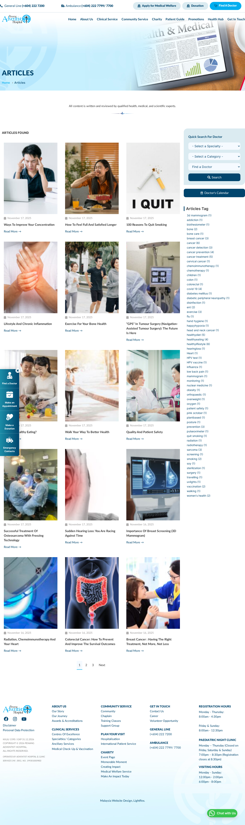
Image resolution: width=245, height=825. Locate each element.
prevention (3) (196, 426)
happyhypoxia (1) (198, 325)
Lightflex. (139, 800)
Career (154, 716)
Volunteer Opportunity (164, 721)
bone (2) (192, 229)
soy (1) (191, 463)
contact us (157, 711)
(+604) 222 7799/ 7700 (165, 747)
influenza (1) (194, 367)
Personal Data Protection (18, 730)
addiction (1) (195, 220)
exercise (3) (194, 311)
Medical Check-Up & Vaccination (72, 749)
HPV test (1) (194, 357)
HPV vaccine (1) (197, 362)
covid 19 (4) (194, 288)
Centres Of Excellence (66, 734)
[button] (157, 6)
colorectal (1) (195, 284)
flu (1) (190, 316)
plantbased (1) (196, 417)
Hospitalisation (110, 739)
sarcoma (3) (194, 449)
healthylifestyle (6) (198, 344)
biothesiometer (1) (198, 224)
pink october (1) (197, 413)
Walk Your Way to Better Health (87, 432)
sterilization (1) (196, 468)
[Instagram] (15, 719)
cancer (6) (193, 242)
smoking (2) (194, 458)
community (108, 711)
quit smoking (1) (197, 435)
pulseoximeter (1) (197, 431)
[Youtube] (24, 719)
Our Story (58, 711)
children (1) (194, 275)
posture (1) (193, 422)
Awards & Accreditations (67, 721)
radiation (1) (194, 440)
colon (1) (192, 279)
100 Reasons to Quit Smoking (146, 224)
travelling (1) (194, 477)
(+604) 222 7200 (161, 734)
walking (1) (193, 491)
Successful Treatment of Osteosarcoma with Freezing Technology (23, 536)
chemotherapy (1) (198, 270)
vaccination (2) (196, 486)
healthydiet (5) (196, 334)
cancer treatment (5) (200, 256)
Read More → (12, 231)
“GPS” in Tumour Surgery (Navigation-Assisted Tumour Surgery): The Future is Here (152, 328)
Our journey (59, 716)
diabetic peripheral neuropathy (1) (208, 298)
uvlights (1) (194, 481)
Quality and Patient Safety (144, 432)
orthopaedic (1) (196, 394)
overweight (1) (196, 399)
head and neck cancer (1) (203, 330)
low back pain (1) (197, 371)
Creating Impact (110, 766)
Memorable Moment (114, 762)
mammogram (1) (197, 376)
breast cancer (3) (198, 238)
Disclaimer (9, 725)
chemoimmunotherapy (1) (203, 265)
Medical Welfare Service (116, 771)
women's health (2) (198, 495)
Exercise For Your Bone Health (85, 323)
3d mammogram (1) (199, 215)
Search (216, 177)
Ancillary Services (63, 743)
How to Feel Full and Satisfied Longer (91, 224)
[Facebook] (6, 719)
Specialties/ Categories (66, 739)
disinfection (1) (196, 302)
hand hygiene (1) (197, 321)
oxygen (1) (193, 403)
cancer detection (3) (199, 247)
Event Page (108, 757)
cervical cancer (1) (198, 261)
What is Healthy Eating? (20, 432)
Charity (107, 752)
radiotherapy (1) (197, 445)
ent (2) (191, 307)
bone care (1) (195, 233)
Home (6, 82)
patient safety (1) (197, 408)
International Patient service (118, 743)
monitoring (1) (195, 380)
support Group (110, 725)
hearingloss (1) (196, 348)
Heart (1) (192, 353)
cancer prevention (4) (200, 252)
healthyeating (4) (197, 339)
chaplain (106, 716)
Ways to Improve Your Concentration (29, 224)
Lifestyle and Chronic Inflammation (28, 323)
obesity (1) (193, 390)
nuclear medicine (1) (199, 385)
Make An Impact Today (115, 776)
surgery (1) (193, 472)
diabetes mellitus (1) (199, 293)
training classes (111, 721)
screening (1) (195, 454)
